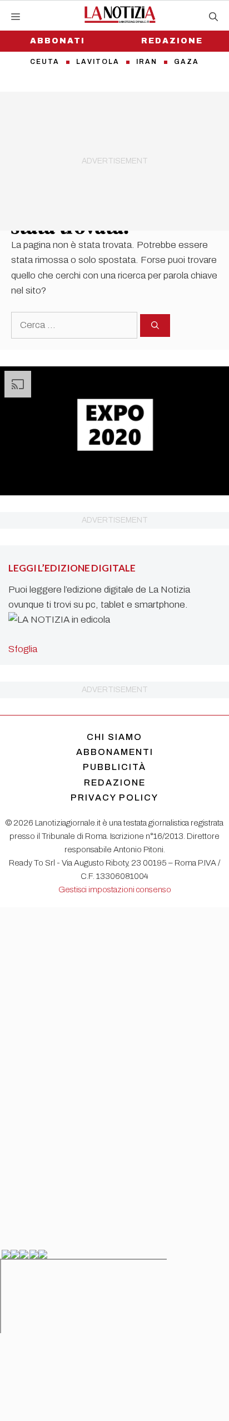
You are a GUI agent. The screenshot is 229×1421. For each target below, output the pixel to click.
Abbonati (57, 41)
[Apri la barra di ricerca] (213, 17)
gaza (186, 62)
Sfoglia (22, 649)
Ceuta (44, 62)
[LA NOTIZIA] (119, 14)
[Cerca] (155, 325)
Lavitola (98, 62)
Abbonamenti (114, 752)
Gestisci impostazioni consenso (114, 889)
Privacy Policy (114, 797)
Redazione (172, 41)
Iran (146, 62)
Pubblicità (114, 767)
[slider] (102, 487)
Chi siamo (114, 737)
